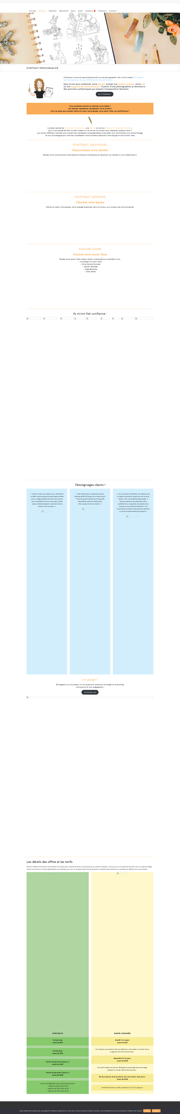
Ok (147, 1111)
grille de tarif (127, 866)
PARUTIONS (63, 11)
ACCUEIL (32, 11)
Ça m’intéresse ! (104, 94)
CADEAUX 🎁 (90, 11)
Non (156, 1111)
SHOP (80, 11)
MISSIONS (53, 11)
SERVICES (42, 11)
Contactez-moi (90, 692)
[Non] (177, 1111)
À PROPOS (102, 11)
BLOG (73, 11)
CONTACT (113, 11)
